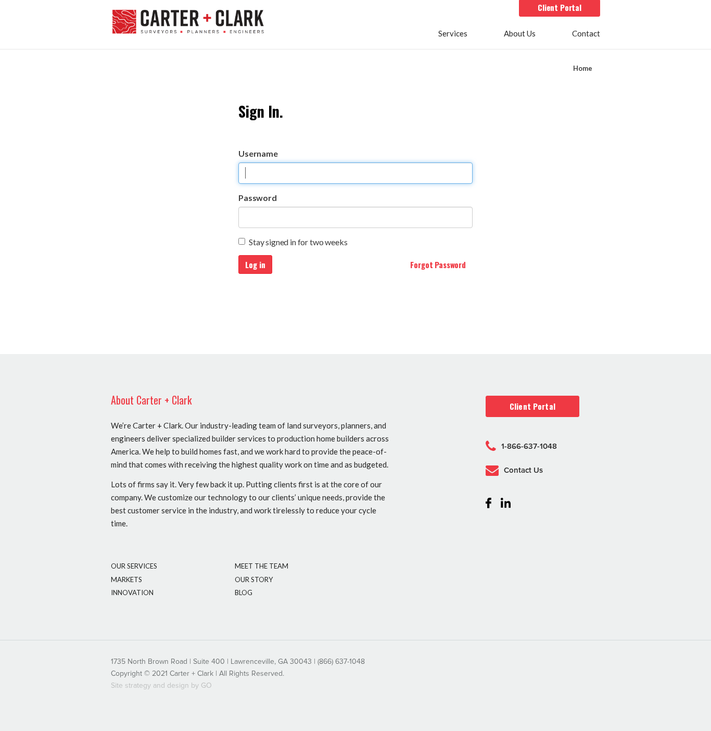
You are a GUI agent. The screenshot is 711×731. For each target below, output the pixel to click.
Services (452, 34)
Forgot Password (438, 264)
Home (582, 68)
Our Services (134, 566)
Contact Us (523, 470)
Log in (255, 264)
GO (206, 685)
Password (257, 198)
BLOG (243, 592)
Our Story (254, 579)
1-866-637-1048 (529, 446)
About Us (520, 34)
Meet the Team (261, 566)
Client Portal (559, 7)
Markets (126, 579)
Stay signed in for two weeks (298, 242)
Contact (586, 34)
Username (258, 153)
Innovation (132, 592)
